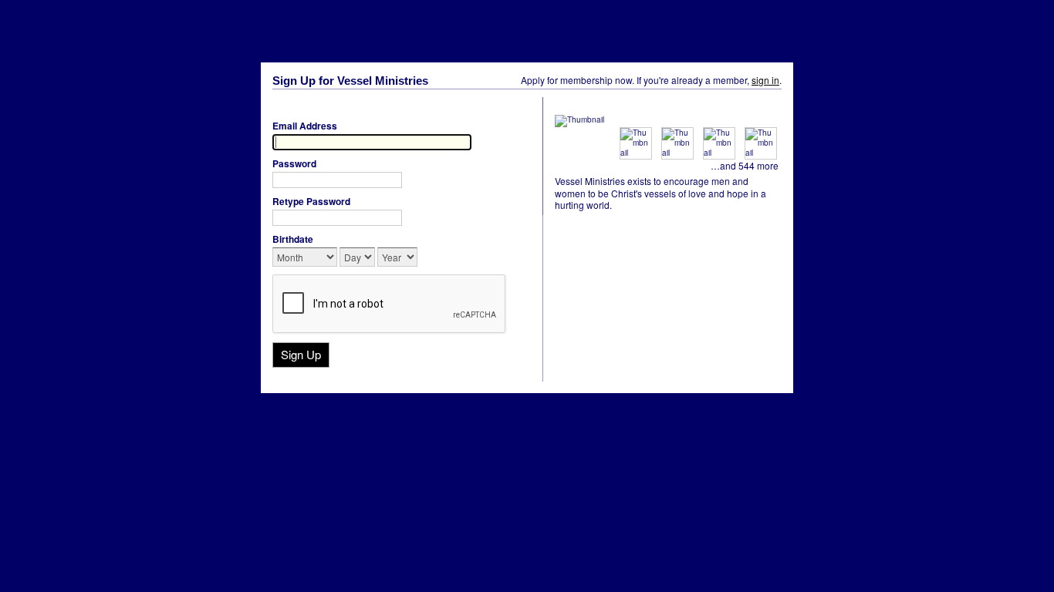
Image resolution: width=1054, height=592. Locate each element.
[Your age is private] (428, 258)
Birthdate (292, 239)
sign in (765, 79)
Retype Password (311, 201)
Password (294, 163)
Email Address (304, 126)
